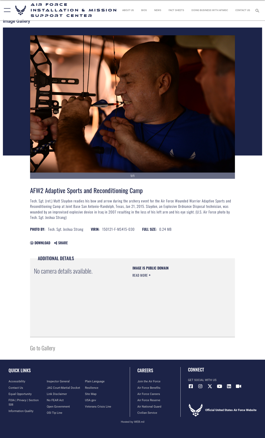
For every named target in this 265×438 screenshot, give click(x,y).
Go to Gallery (42, 348)
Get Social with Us (202, 380)
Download (42, 242)
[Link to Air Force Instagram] (200, 386)
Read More (140, 275)
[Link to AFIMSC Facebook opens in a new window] (191, 386)
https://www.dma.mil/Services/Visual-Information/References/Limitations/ (177, 305)
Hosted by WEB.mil (132, 421)
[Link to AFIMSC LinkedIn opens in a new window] (229, 386)
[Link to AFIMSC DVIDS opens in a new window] (238, 386)
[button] (6, 10)
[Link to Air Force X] (210, 386)
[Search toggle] (258, 10)
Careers (145, 370)
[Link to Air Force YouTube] (219, 386)
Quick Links (20, 370)
